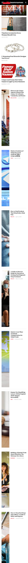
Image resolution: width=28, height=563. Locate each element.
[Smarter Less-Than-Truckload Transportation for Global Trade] (5, 359)
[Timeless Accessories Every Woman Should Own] (14, 24)
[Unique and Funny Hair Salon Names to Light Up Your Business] (14, 71)
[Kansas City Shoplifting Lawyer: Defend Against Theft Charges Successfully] (5, 419)
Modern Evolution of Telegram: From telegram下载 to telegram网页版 (17, 153)
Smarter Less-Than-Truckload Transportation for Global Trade (17, 334)
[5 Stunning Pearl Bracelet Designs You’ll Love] (14, 47)
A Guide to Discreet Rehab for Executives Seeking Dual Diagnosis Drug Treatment (18, 274)
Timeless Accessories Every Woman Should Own (11, 34)
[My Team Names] (15, 2)
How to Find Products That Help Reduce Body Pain (18, 212)
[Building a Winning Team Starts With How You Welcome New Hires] (5, 480)
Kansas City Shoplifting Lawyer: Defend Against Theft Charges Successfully (18, 394)
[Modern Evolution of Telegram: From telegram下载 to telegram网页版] (5, 178)
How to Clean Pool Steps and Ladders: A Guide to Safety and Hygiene (18, 514)
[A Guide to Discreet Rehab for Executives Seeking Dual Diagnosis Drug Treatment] (5, 299)
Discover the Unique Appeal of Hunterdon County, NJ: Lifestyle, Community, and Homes (13, 8)
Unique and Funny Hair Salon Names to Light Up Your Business (13, 81)
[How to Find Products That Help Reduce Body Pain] (5, 238)
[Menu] (3, 2)
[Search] (25, 2)
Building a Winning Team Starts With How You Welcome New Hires (18, 454)
